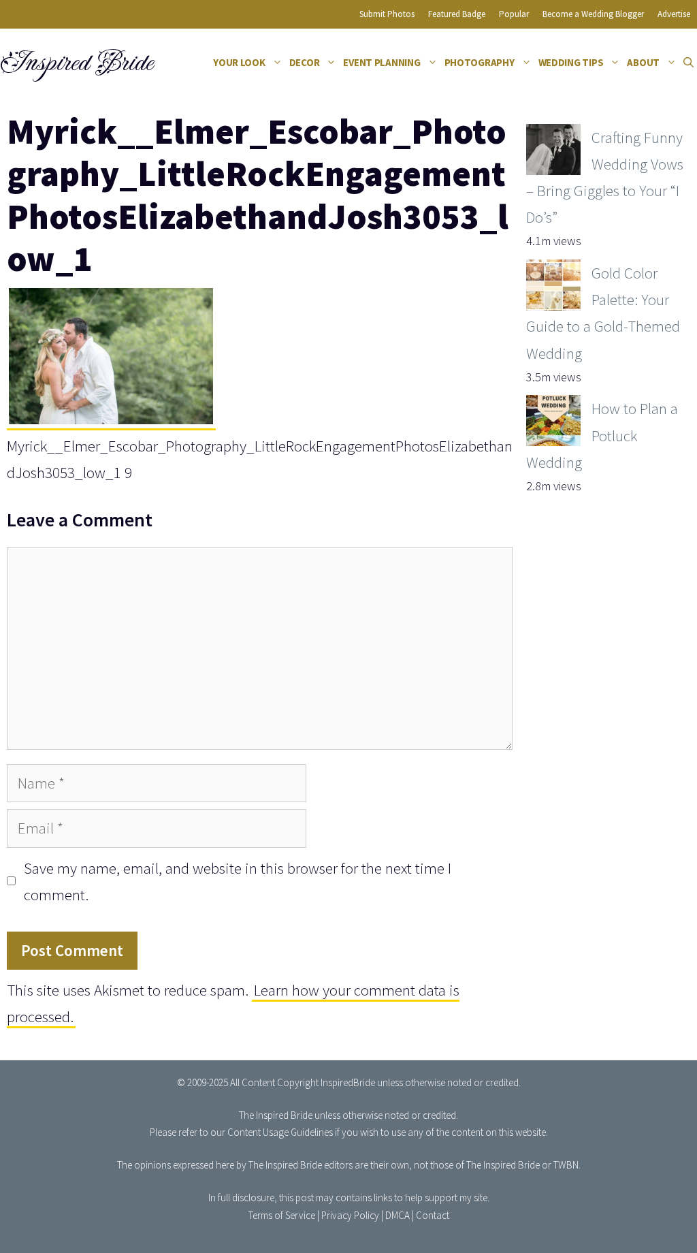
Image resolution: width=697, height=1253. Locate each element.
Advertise (674, 14)
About (643, 62)
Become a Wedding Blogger (593, 14)
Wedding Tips (571, 62)
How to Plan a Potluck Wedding (602, 434)
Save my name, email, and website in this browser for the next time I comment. (237, 881)
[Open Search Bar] (688, 62)
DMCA (397, 1215)
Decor (304, 62)
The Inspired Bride (275, 1115)
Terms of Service (281, 1215)
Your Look (239, 62)
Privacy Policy (350, 1215)
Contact (432, 1215)
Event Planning (381, 62)
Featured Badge (456, 14)
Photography (479, 62)
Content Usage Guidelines (280, 1132)
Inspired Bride (76, 62)
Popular (514, 14)
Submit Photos (387, 14)
